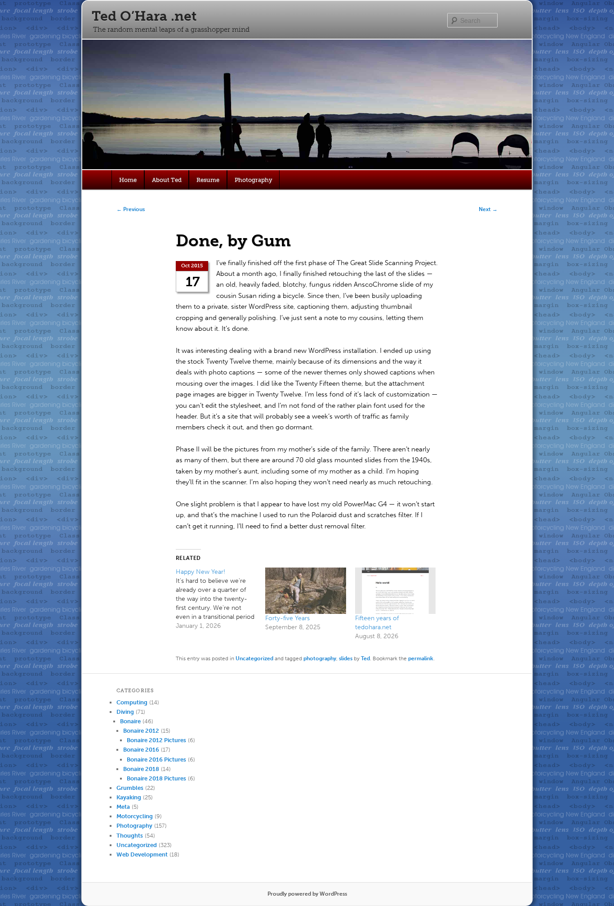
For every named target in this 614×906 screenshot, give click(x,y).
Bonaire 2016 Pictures (156, 759)
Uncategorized (254, 658)
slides (345, 658)
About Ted (167, 179)
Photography (253, 179)
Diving (125, 711)
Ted (365, 658)
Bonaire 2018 (141, 769)
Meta (123, 806)
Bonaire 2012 (141, 730)
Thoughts (129, 835)
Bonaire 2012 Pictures (156, 740)
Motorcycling (134, 816)
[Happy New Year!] (220, 599)
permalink (420, 658)
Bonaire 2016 (141, 749)
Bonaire (130, 721)
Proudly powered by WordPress (307, 894)
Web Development (142, 854)
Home (128, 179)
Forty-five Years (287, 618)
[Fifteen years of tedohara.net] (395, 591)
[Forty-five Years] (305, 591)
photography (319, 658)
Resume (207, 179)
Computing (131, 702)
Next (488, 209)
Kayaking (128, 797)
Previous (130, 209)
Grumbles (129, 787)
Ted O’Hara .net (144, 16)
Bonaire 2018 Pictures (156, 778)
